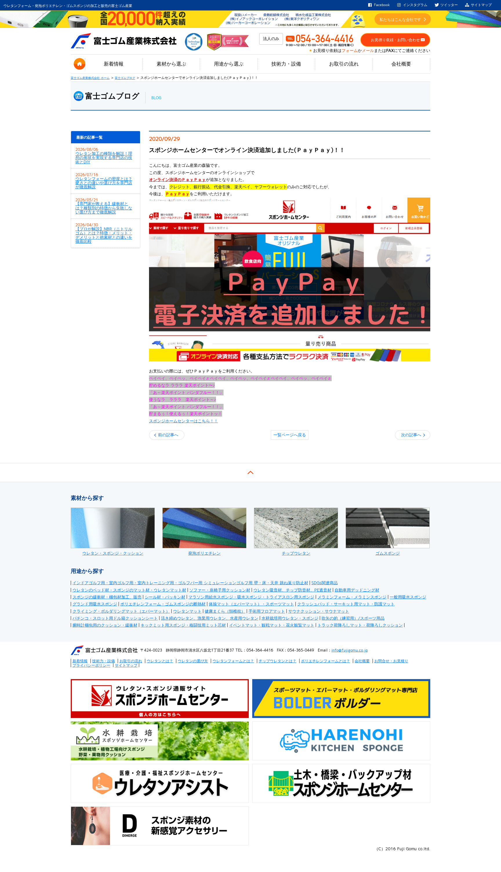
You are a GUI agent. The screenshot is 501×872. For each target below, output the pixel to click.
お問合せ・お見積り (391, 660)
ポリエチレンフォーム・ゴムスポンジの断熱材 (163, 604)
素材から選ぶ (171, 63)
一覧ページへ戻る (289, 435)
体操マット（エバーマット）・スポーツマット (251, 604)
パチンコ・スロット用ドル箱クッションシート (115, 618)
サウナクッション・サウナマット (318, 611)
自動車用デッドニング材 (357, 590)
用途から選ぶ (229, 63)
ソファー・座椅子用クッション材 (219, 590)
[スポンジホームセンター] (289, 280)
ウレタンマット (187, 611)
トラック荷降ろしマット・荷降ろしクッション (360, 625)
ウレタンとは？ (160, 660)
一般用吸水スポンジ (408, 597)
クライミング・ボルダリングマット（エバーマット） (121, 611)
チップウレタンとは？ (277, 660)
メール (368, 50)
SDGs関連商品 (324, 583)
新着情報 (114, 63)
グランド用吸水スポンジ (94, 604)
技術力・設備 (286, 63)
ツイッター (449, 5)
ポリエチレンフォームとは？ (325, 660)
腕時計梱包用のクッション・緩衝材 (104, 625)
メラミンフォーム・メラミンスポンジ (351, 597)
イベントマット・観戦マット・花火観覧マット (271, 625)
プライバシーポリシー (91, 665)
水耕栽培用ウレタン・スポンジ (290, 618)
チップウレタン (296, 553)
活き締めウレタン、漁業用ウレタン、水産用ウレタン (209, 618)
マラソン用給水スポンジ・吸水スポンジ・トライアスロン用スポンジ (251, 597)
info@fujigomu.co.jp (349, 650)
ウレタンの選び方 (193, 660)
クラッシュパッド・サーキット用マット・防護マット (346, 604)
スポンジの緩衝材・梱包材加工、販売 (106, 597)
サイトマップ (481, 5)
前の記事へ (168, 435)
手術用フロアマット (266, 611)
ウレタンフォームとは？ (233, 660)
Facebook (382, 5)
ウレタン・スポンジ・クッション (112, 553)
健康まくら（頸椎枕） (225, 611)
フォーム (350, 50)
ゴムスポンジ (387, 553)
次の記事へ (411, 435)
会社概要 (401, 63)
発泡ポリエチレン (204, 553)
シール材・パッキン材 (165, 597)
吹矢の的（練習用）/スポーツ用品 (353, 618)
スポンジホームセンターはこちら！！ (183, 421)
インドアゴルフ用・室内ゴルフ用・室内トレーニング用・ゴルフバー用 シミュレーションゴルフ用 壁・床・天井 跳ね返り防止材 (190, 583)
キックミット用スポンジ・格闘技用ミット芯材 (183, 625)
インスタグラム (415, 5)
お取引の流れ (344, 63)
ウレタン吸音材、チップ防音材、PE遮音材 (292, 590)
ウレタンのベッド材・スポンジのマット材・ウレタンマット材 (129, 590)
